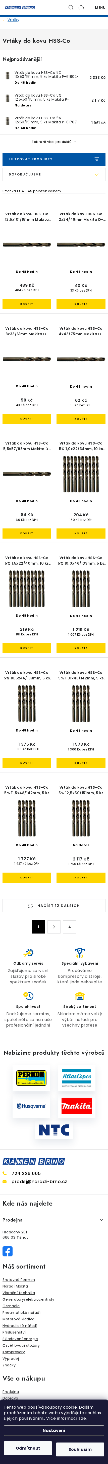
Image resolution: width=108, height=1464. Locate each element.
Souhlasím (80, 1449)
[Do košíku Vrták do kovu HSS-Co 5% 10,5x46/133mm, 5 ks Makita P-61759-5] (27, 763)
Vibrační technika (19, 1292)
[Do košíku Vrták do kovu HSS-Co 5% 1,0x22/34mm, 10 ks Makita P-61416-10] (81, 533)
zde (82, 1418)
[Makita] (76, 1106)
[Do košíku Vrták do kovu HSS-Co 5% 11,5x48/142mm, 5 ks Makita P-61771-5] (27, 878)
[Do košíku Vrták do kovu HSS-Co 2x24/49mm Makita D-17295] (81, 304)
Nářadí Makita (15, 1286)
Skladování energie (20, 1338)
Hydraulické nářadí (20, 1325)
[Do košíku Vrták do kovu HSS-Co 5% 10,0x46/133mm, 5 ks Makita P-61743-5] (81, 648)
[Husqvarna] (31, 1106)
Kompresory (14, 1352)
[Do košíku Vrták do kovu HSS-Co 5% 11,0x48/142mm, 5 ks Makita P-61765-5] (81, 763)
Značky (9, 1365)
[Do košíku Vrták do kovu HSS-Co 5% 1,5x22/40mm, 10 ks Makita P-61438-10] (27, 648)
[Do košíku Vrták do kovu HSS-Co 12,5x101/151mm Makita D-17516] (27, 304)
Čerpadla (11, 1305)
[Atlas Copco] (76, 1078)
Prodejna (11, 1391)
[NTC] (54, 1130)
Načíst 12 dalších (58, 905)
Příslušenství (14, 1332)
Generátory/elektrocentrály (28, 1299)
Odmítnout (28, 1448)
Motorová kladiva (18, 1319)
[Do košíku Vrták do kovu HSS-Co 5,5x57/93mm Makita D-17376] (27, 533)
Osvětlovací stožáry (21, 1345)
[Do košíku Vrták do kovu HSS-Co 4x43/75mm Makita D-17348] (81, 419)
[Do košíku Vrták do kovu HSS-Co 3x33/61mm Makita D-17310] (27, 419)
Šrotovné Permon (19, 1279)
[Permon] (31, 1078)
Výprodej (11, 1358)
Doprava (10, 1398)
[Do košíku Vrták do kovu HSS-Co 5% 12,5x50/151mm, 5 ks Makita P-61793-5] (81, 878)
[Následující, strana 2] (54, 927)
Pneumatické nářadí (21, 1312)
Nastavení (54, 1430)
